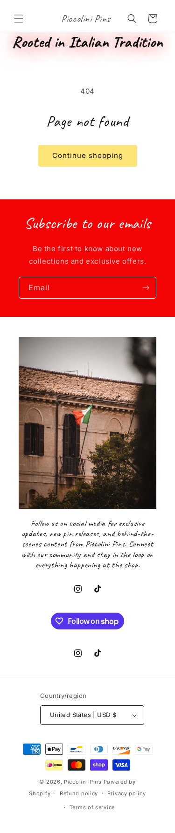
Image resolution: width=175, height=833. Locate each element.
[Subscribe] (145, 288)
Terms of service (92, 807)
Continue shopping (87, 155)
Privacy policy (126, 793)
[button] (18, 18)
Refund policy (79, 793)
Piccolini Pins (83, 781)
